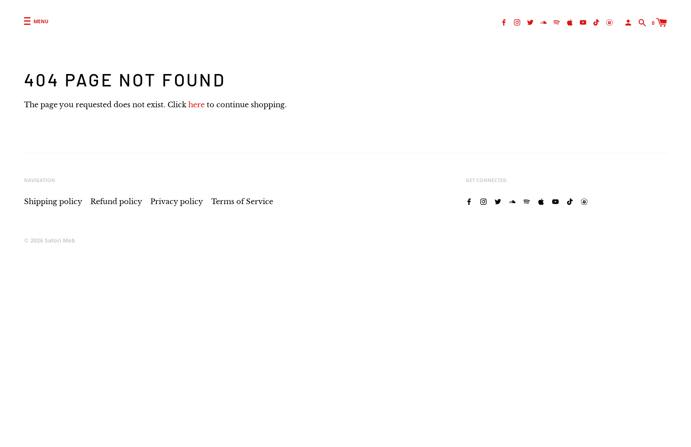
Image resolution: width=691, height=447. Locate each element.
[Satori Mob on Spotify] (556, 22)
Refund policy (116, 201)
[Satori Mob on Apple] (570, 22)
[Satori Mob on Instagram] (517, 22)
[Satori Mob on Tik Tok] (596, 22)
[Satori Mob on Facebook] (504, 22)
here (196, 104)
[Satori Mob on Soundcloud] (543, 22)
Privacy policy (176, 201)
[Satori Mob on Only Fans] (609, 22)
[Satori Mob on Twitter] (530, 22)
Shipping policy (53, 201)
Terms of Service (242, 201)
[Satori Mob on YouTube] (583, 22)
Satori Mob (60, 240)
